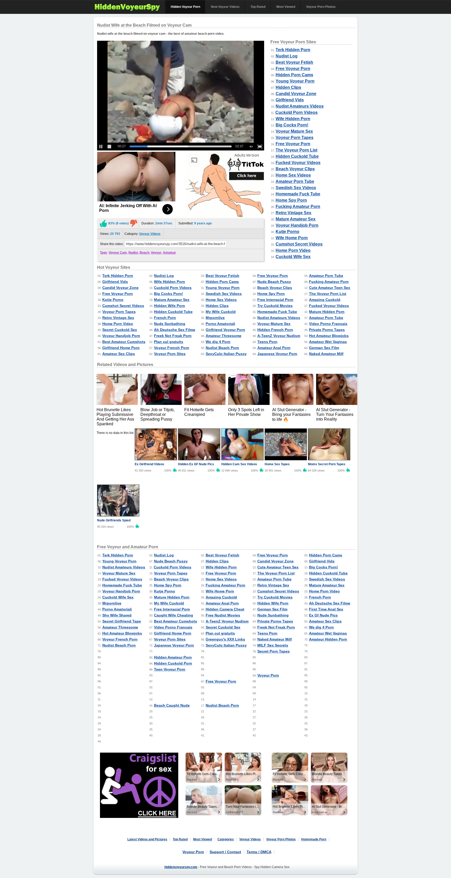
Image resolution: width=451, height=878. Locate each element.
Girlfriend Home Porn (121, 348)
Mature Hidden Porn (327, 312)
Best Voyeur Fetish (294, 62)
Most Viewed (285, 7)
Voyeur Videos (150, 234)
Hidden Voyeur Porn (185, 7)
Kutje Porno (287, 231)
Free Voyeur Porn (293, 68)
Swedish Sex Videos (296, 187)
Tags (103, 252)
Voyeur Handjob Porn (297, 225)
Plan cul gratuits (168, 342)
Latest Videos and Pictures (147, 839)
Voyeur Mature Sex (294, 131)
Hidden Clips (288, 87)
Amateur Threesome (223, 336)
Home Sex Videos (293, 175)
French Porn (165, 318)
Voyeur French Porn (171, 348)
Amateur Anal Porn (273, 348)
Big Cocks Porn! (292, 125)
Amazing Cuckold (324, 300)
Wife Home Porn (292, 238)
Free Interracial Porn (275, 300)
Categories (225, 839)
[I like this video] (103, 223)
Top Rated (258, 7)
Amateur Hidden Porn (328, 639)
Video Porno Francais (328, 324)
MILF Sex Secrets (272, 645)
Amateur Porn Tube (295, 181)
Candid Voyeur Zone (296, 93)
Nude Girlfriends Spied (113, 520)
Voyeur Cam (118, 252)
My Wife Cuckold (221, 312)
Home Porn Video (293, 250)
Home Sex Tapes (277, 464)
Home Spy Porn (291, 200)
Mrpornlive (215, 318)
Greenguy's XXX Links (225, 639)
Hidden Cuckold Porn (173, 663)
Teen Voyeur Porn (169, 669)
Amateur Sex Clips (118, 354)
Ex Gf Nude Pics (323, 615)
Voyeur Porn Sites (170, 354)
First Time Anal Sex (326, 609)
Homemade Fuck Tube (298, 194)
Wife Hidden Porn (293, 119)
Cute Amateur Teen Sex (329, 288)
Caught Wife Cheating (173, 615)
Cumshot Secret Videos (299, 244)
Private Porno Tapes (327, 330)
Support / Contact (225, 852)
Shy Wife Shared (117, 615)
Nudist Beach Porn (222, 348)
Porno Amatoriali (220, 324)
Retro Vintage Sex (293, 213)
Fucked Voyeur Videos (298, 162)
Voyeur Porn (268, 675)
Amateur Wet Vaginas (328, 342)
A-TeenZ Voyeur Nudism (278, 336)
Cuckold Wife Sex (293, 256)
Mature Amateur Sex (296, 219)
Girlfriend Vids (290, 100)
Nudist (133, 252)
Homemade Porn (313, 839)
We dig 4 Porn (218, 342)
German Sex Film (324, 348)
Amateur (169, 252)
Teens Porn (267, 342)
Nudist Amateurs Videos (300, 106)
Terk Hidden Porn (293, 50)
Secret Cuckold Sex (119, 330)
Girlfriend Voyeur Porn (225, 330)
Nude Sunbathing (169, 324)
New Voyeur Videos (225, 7)
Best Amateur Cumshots (123, 342)
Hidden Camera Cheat (225, 609)
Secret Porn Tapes (273, 651)
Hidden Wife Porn (169, 306)
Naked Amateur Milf (326, 354)
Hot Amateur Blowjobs (329, 336)
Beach (144, 252)
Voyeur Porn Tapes (294, 137)
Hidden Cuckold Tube (297, 156)
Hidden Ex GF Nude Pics (196, 464)
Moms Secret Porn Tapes (326, 464)
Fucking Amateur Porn (298, 206)
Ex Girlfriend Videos (149, 464)
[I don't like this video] (134, 223)
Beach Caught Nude (172, 705)
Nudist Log (287, 56)
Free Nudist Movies (223, 615)
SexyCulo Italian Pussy (226, 354)
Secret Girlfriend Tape (121, 621)
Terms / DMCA (259, 852)
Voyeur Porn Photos (321, 7)
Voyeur (156, 252)
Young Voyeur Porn (295, 81)
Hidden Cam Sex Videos (239, 464)
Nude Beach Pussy (274, 282)
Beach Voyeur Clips (295, 169)
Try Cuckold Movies (275, 306)
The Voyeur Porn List (296, 150)
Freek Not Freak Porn (173, 336)
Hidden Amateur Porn (173, 657)
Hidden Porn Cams (294, 75)
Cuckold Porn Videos (296, 112)
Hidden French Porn (275, 330)
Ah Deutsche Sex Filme (174, 330)
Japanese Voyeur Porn (277, 354)
